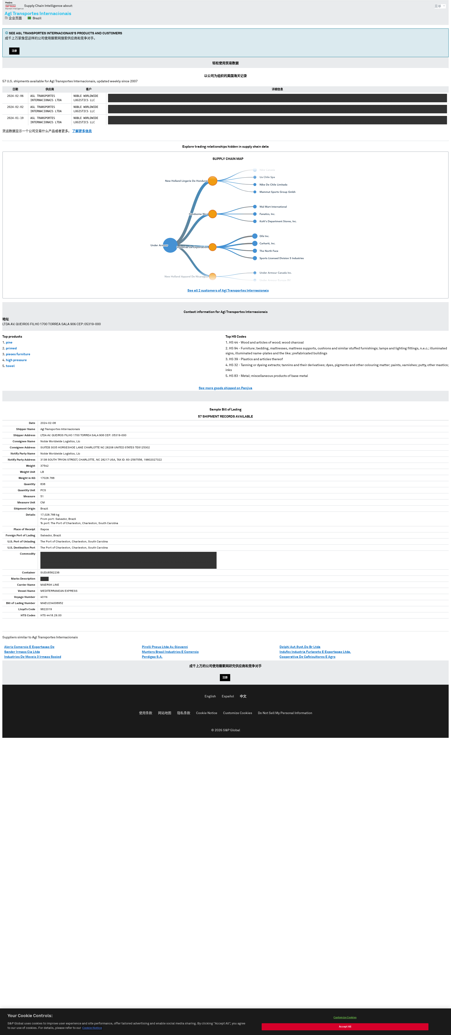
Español (228, 696)
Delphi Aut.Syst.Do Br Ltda (300, 647)
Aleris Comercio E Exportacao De (29, 647)
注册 (14, 51)
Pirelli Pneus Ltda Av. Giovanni (165, 647)
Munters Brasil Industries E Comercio (170, 652)
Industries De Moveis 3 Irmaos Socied (32, 657)
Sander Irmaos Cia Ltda (22, 652)
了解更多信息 (82, 131)
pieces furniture (18, 354)
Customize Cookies (237, 713)
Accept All (345, 1026)
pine (9, 342)
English (210, 696)
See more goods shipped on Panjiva (225, 388)
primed (11, 348)
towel (10, 366)
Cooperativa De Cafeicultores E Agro (307, 657)
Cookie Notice (206, 713)
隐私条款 (183, 713)
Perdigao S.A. (152, 657)
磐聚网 (14, 5)
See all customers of (228, 290)
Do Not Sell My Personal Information (285, 713)
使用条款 (145, 713)
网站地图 (164, 713)
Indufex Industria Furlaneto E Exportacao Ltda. (315, 652)
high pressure (16, 360)
